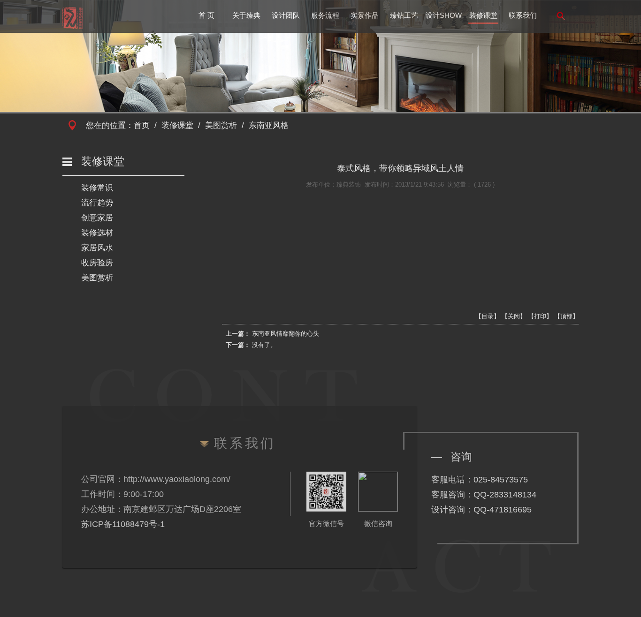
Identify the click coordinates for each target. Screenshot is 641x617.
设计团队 (286, 15)
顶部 (566, 316)
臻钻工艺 (404, 15)
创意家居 (97, 217)
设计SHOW (444, 15)
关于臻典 (246, 15)
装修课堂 (483, 15)
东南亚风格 (269, 125)
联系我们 (523, 15)
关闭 (514, 316)
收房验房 (97, 262)
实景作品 (365, 15)
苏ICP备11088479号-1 (123, 524)
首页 (142, 125)
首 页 (206, 15)
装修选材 (97, 232)
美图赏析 (221, 125)
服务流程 (325, 15)
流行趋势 (97, 202)
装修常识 (97, 187)
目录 (487, 316)
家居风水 (97, 247)
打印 (540, 316)
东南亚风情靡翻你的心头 (285, 333)
